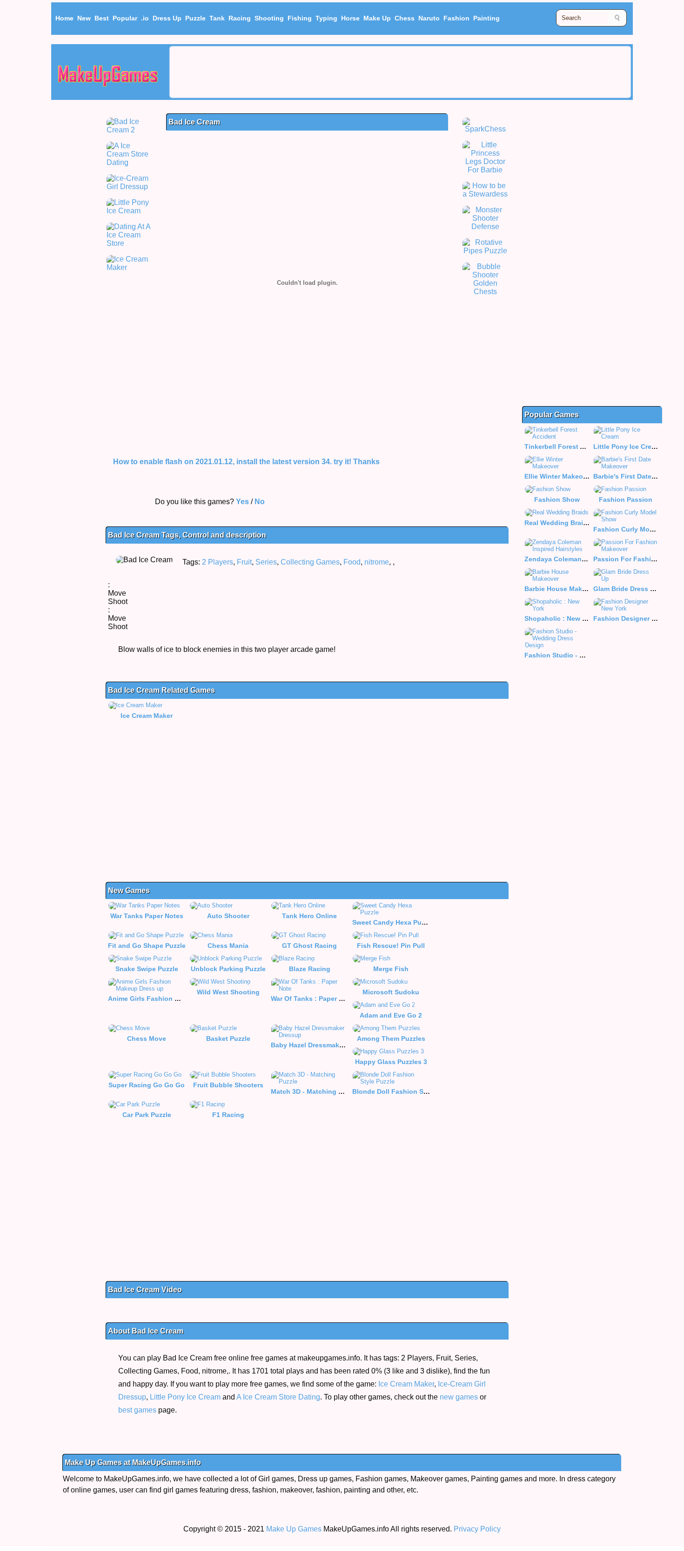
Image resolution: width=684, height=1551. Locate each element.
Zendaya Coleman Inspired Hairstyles (583, 559)
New (84, 18)
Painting (486, 18)
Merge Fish (391, 969)
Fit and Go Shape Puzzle (147, 945)
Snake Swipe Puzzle (146, 969)
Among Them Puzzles (391, 1038)
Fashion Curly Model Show (636, 529)
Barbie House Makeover (562, 588)
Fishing (300, 18)
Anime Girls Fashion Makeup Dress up (169, 998)
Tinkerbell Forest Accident (566, 446)
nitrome (376, 562)
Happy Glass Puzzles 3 (391, 1061)
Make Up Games (294, 1529)
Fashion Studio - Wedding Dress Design (588, 655)
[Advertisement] (400, 72)
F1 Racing (228, 1114)
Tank (217, 18)
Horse (350, 18)
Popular (125, 18)
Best (101, 18)
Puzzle (195, 18)
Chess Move (146, 1038)
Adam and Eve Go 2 (391, 1015)
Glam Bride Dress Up (626, 588)
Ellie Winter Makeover (558, 476)
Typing (326, 18)
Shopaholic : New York (560, 618)
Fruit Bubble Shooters (228, 1085)
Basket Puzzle (228, 1038)
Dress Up (167, 18)
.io (145, 18)
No (260, 502)
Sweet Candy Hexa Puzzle (393, 922)
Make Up (377, 18)
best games (137, 1410)
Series (266, 562)
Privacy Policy (477, 1529)
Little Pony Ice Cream (185, 1397)
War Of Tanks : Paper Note (312, 998)
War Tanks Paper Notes (146, 916)
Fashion (456, 18)
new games (459, 1397)
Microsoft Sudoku (390, 992)
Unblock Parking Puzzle (228, 969)
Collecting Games (310, 562)
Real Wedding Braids (557, 522)
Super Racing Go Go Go (146, 1085)
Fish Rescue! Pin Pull (391, 945)
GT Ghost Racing (309, 945)
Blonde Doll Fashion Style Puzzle (404, 1091)
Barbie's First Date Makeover (638, 476)
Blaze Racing (309, 969)
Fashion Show (557, 499)
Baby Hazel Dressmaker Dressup (322, 1045)
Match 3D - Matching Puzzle (315, 1091)
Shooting (269, 18)
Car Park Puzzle (146, 1114)
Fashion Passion (625, 499)
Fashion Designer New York (637, 618)
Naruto (429, 18)
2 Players (217, 562)
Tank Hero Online (309, 916)
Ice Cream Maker (147, 715)
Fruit (244, 562)
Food (352, 562)
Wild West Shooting (228, 992)
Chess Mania (228, 945)
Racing (239, 18)
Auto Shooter (228, 916)
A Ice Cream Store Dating (278, 1397)
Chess (405, 18)
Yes (242, 502)
